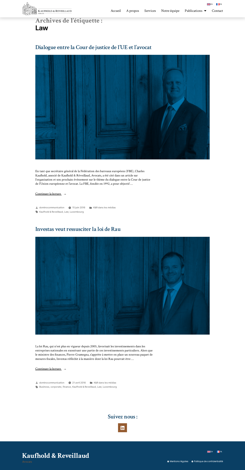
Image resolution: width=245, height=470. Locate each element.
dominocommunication (51, 207)
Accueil (116, 10)
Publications (193, 10)
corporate (56, 386)
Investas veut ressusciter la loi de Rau (78, 229)
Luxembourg (77, 211)
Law (66, 211)
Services (150, 10)
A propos (132, 10)
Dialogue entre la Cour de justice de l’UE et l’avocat (93, 47)
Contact (217, 10)
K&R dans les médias (104, 207)
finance (67, 386)
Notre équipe (170, 10)
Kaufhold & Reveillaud (51, 211)
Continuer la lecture (51, 194)
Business (44, 386)
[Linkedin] (122, 427)
